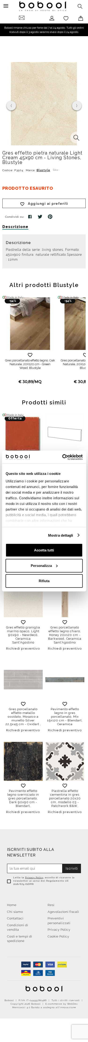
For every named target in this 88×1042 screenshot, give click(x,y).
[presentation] (11, 105)
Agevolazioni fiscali (63, 912)
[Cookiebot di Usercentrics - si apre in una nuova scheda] (63, 457)
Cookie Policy (58, 936)
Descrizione (15, 227)
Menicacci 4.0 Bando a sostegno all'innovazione (44, 1007)
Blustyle (43, 170)
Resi (51, 905)
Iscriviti (72, 868)
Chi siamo (15, 912)
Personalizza (41, 565)
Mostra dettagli (60, 535)
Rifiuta (44, 581)
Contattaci (15, 918)
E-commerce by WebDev (61, 1004)
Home (11, 905)
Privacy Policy (34, 877)
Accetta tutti (44, 550)
